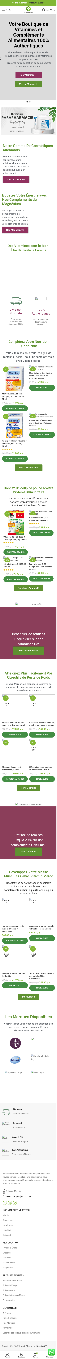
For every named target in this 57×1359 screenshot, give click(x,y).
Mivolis (6, 1215)
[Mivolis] (15, 1060)
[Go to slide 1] (27, 102)
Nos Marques (9, 1323)
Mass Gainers (9, 1262)
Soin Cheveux (9, 1290)
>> (37, 3)
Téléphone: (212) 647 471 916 (19, 1196)
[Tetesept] (15, 1043)
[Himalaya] (41, 1060)
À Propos (7, 1313)
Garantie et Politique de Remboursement (21, 1333)
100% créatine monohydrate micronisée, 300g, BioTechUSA (41, 976)
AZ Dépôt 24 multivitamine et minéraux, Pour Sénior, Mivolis (14, 443)
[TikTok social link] (15, 1203)
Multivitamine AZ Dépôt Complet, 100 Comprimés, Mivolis (13, 396)
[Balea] (41, 1076)
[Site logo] (28, 9)
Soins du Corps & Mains (14, 1295)
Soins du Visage (10, 1285)
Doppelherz (8, 1220)
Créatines (7, 1253)
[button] (15, 408)
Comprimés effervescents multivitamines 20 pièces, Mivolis (40, 423)
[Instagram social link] (10, 1203)
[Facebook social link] (5, 1203)
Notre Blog (7, 1328)
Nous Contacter (10, 1318)
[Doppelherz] (15, 1076)
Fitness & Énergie (11, 1248)
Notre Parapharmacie (12, 1280)
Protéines (7, 1257)
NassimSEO (42, 1346)
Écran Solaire (9, 1300)
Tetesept (7, 1235)
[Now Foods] (41, 1043)
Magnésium (8, 1267)
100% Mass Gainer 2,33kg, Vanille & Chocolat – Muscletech (13, 929)
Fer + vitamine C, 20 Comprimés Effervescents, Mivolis (40, 566)
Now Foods (8, 1225)
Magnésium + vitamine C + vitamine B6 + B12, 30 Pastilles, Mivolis (40, 375)
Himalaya (7, 1230)
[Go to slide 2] (30, 102)
